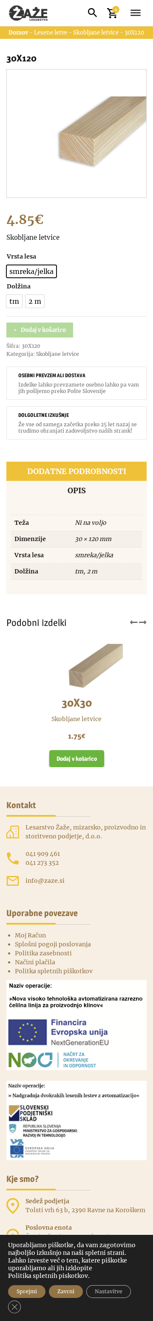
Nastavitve (108, 1291)
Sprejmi (27, 1291)
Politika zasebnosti (43, 953)
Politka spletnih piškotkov (54, 971)
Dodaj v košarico (43, 330)
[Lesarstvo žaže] (33, 13)
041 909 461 (43, 854)
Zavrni (65, 1291)
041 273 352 (42, 863)
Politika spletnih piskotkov (48, 1276)
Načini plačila (35, 962)
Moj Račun (30, 935)
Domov (18, 32)
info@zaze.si (45, 881)
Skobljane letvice (96, 32)
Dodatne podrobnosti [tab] (76, 471)
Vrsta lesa (21, 256)
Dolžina (19, 286)
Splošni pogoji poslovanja (53, 944)
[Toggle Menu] (135, 13)
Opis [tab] (77, 490)
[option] (31, 271)
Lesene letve (50, 32)
